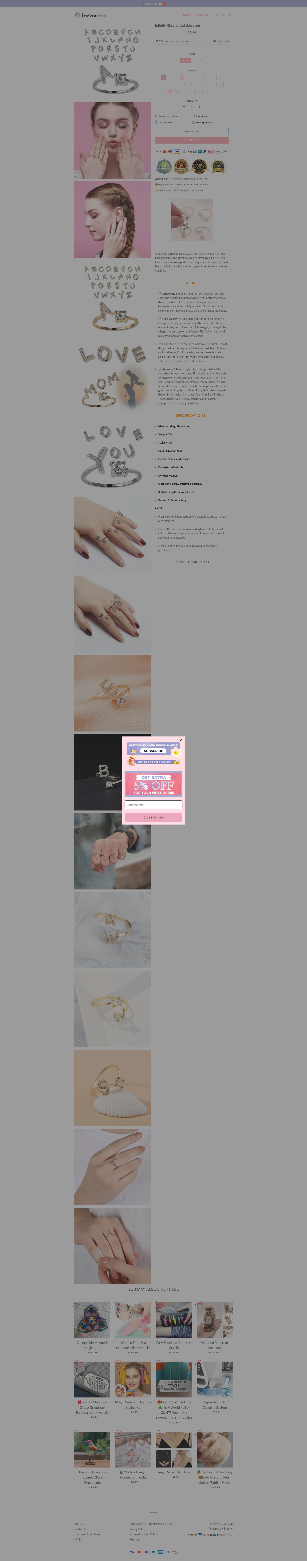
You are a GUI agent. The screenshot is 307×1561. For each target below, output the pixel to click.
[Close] (181, 740)
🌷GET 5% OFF (153, 817)
